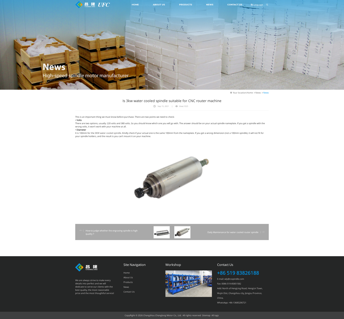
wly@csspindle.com (234, 278)
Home (126, 272)
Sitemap (206, 315)
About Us (128, 277)
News (258, 92)
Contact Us (129, 291)
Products (128, 282)
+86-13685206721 (237, 302)
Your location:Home (243, 92)
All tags (215, 315)
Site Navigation (134, 264)
